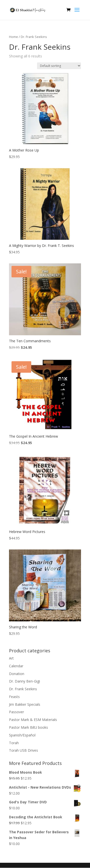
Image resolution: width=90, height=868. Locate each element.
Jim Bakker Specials (24, 704)
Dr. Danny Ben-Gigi (24, 681)
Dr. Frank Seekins (23, 689)
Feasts (14, 696)
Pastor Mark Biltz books (28, 727)
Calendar (16, 666)
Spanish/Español (22, 735)
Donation (16, 673)
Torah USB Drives (23, 750)
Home (13, 36)
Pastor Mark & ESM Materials (33, 719)
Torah (14, 742)
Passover (16, 711)
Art (11, 658)
